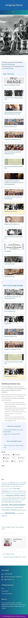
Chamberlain (12, 486)
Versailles (17, 513)
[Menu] (13, 12)
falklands (4, 493)
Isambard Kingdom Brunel (13, 498)
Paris (19, 502)
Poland (3, 507)
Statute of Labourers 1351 (10, 126)
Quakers (7, 507)
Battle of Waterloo (20, 484)
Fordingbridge (15, 493)
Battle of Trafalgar (11, 484)
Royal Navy (19, 510)
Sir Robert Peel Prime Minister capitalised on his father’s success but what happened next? (13, 182)
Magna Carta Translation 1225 (11, 224)
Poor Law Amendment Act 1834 (12, 85)
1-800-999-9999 (8, 574)
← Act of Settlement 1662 (8, 554)
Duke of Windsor (10, 488)
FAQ (3, 588)
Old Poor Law (7, 323)
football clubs (9, 493)
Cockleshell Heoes (18, 486)
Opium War (15, 502)
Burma (3, 486)
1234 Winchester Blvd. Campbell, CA (13, 576)
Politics (13, 527)
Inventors (4, 498)
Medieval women (13, 499)
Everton (24, 491)
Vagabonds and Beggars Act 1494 (12, 139)
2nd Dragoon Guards (6, 482)
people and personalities (14, 504)
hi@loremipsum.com (9, 579)
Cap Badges (7, 486)
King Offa (23, 498)
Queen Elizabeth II (14, 507)
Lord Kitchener (5, 499)
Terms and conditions (7, 593)
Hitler (24, 493)
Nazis (23, 499)
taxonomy (10, 513)
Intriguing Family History (15, 495)
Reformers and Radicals (8, 64)
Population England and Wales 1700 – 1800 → (15, 557)
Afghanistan (13, 482)
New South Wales (6, 502)
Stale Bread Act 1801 (9, 276)
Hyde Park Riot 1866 (9, 264)
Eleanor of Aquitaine (18, 491)
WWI (6, 516)
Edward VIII (10, 491)
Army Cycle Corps (19, 482)
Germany (21, 493)
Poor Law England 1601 (10, 311)
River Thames (11, 510)
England (8, 527)
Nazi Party (20, 499)
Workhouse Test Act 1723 (10, 211)
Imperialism (4, 495)
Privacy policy (5, 591)
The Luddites (7, 251)
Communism (4, 488)
